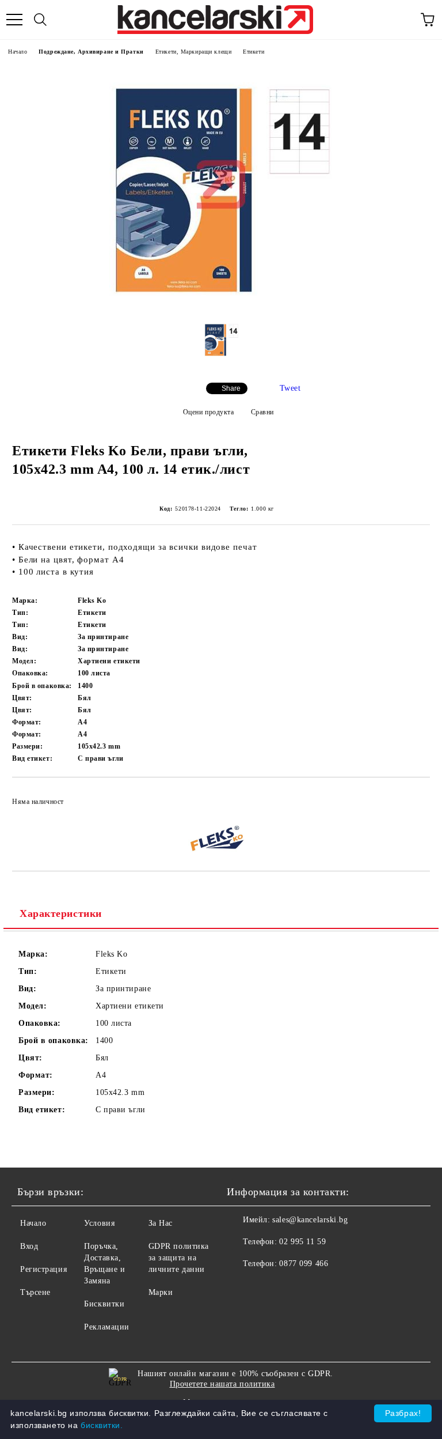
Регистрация (43, 1269)
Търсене (35, 1292)
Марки (160, 1292)
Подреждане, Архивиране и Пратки (91, 51)
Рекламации (106, 1327)
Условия (99, 1223)
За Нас (160, 1223)
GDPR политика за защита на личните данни (178, 1258)
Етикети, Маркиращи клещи (193, 51)
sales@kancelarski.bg (310, 1219)
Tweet (290, 388)
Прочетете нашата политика (222, 1384)
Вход (29, 1246)
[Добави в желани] (413, 796)
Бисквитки (104, 1304)
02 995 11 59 (302, 1241)
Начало (17, 51)
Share (231, 388)
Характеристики (61, 913)
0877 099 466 (303, 1263)
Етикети (253, 51)
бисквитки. (102, 1425)
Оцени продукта (208, 412)
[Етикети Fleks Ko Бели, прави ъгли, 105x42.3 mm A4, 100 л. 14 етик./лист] (221, 303)
